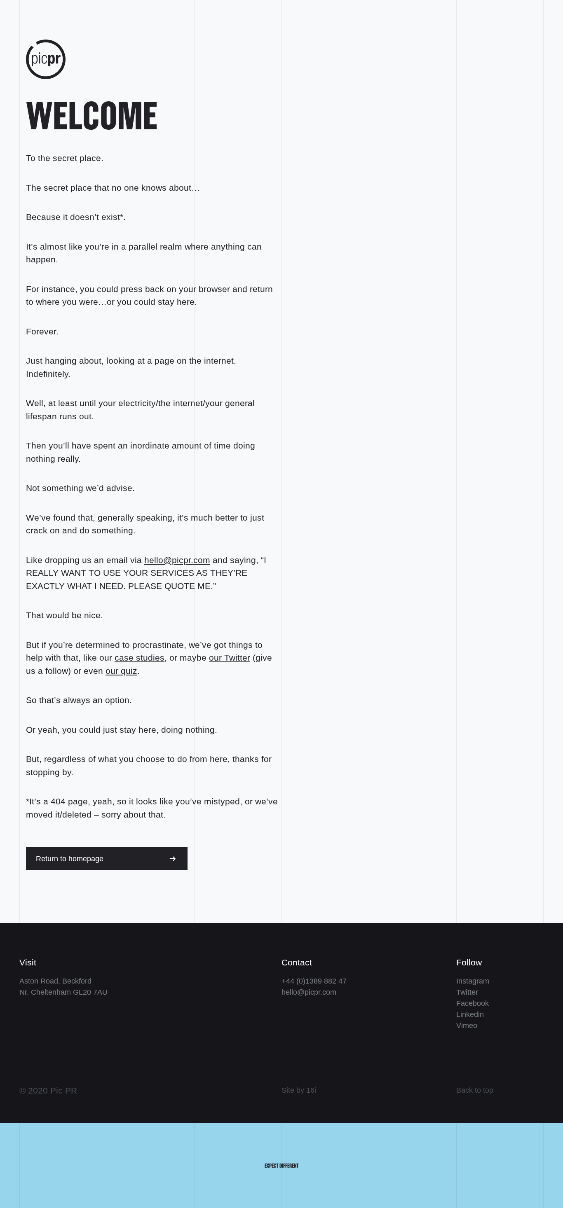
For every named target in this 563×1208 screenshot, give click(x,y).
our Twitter (229, 657)
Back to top (474, 1090)
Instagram (472, 981)
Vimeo (466, 1025)
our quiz (121, 670)
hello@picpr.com (177, 560)
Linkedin (470, 1014)
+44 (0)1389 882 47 (314, 981)
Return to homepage (69, 859)
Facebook (472, 1003)
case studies (139, 657)
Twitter (467, 992)
